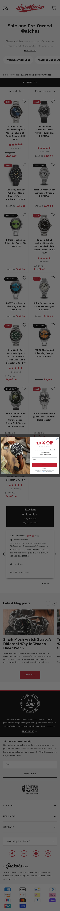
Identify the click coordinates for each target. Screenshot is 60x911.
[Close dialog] (57, 439)
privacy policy (42, 471)
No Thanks (44, 468)
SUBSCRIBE (44, 465)
